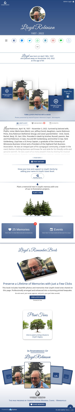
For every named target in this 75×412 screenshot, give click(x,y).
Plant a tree (37, 192)
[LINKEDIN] (45, 40)
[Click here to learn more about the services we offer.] (37, 394)
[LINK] (37, 46)
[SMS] (61, 40)
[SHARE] (68, 40)
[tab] (22, 123)
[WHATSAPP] (37, 40)
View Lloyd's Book (37, 297)
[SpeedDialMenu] (70, 407)
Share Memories (39, 404)
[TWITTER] (29, 40)
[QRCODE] (6, 40)
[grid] (37, 95)
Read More (37, 158)
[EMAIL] (53, 40)
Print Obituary (38, 162)
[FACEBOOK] (14, 40)
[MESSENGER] (22, 40)
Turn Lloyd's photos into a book (37, 114)
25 (35, 224)
